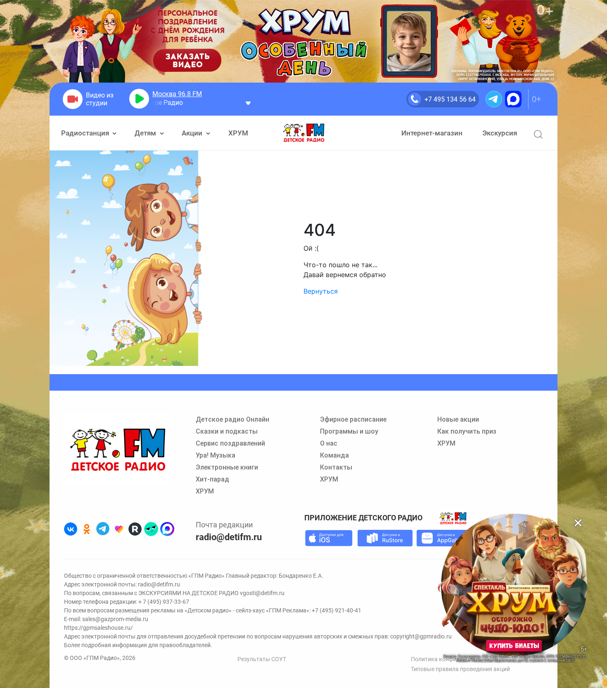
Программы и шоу (349, 431)
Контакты (336, 467)
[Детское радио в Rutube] (135, 529)
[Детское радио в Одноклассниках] (86, 529)
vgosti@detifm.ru (262, 593)
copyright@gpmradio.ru (421, 636)
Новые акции (458, 419)
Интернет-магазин (431, 133)
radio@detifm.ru (229, 537)
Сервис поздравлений (230, 443)
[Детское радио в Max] (167, 529)
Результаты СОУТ (261, 659)
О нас (328, 443)
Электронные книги (227, 467)
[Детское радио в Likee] (119, 529)
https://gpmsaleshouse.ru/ (98, 627)
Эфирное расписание (353, 419)
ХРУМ (238, 133)
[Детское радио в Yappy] (151, 529)
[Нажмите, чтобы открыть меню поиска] (538, 134)
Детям (146, 133)
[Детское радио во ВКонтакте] (70, 529)
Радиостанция (86, 133)
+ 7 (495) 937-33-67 (163, 601)
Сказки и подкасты (227, 431)
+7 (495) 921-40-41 (336, 610)
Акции (193, 133)
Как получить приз (466, 431)
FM (177, 94)
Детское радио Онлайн (232, 419)
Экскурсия (499, 133)
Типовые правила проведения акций (460, 669)
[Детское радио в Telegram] (102, 529)
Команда (334, 455)
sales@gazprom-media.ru (115, 619)
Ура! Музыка (215, 455)
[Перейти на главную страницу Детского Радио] (303, 133)
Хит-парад (212, 479)
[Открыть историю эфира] (248, 102)
